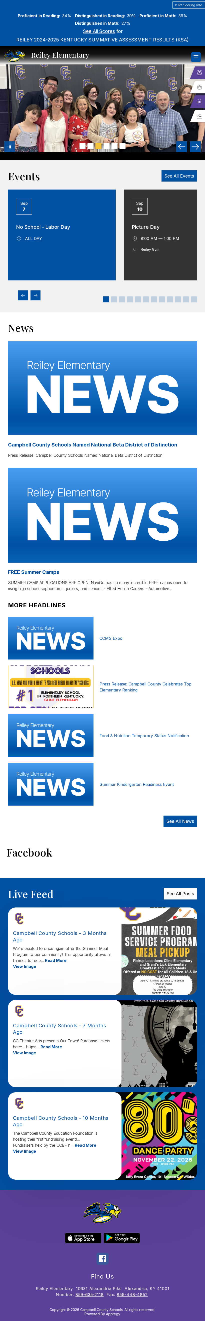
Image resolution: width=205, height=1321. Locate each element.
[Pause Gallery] (9, 146)
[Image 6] (123, 146)
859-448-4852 (132, 1294)
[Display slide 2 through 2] (114, 299)
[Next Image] (195, 146)
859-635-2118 (90, 1294)
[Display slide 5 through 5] (138, 299)
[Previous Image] (181, 146)
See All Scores (99, 31)
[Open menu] (196, 57)
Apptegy (113, 1314)
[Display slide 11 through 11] (186, 299)
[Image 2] (91, 146)
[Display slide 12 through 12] (194, 299)
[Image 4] (107, 146)
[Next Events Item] (35, 295)
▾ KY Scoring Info (188, 5)
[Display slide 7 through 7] (154, 299)
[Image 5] (115, 146)
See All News (180, 821)
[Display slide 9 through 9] (170, 299)
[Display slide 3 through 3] (122, 299)
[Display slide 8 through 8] (162, 299)
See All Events (179, 176)
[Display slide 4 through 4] (130, 299)
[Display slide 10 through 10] (178, 299)
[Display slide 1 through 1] (106, 299)
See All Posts (180, 893)
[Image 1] (83, 146)
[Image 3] (99, 146)
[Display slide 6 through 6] (146, 299)
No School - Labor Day (43, 227)
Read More (55, 960)
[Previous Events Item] (23, 295)
